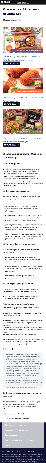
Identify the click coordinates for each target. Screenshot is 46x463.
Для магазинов (11, 435)
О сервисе (9, 430)
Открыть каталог (11, 63)
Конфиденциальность (13, 440)
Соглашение (32, 440)
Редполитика (22, 430)
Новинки (22, 425)
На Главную (9, 425)
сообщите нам (32, 236)
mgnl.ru (23, 414)
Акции (20, 20)
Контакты (8, 445)
